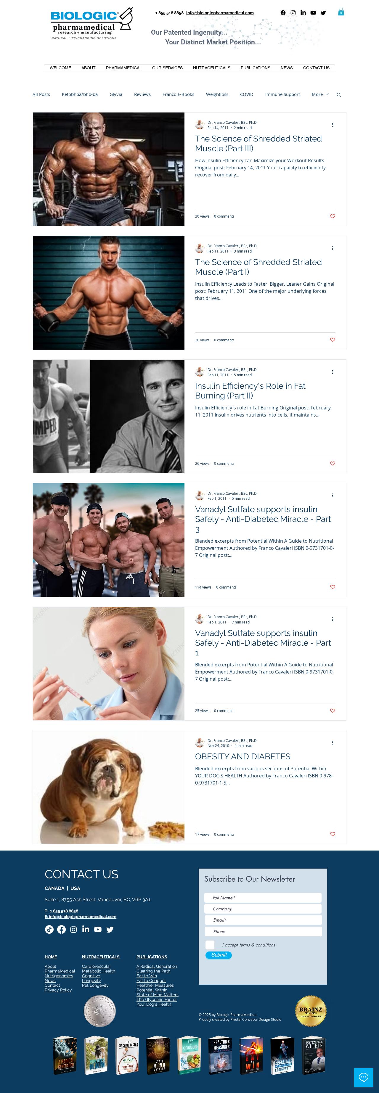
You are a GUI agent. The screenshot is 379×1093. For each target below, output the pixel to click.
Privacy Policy (58, 990)
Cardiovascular (96, 966)
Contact (52, 985)
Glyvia (116, 94)
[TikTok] (49, 929)
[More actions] (334, 124)
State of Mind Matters (157, 994)
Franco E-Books (178, 94)
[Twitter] (323, 12)
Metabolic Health (98, 971)
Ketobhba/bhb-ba (80, 94)
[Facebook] (283, 12)
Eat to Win (146, 975)
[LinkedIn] (303, 12)
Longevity (91, 980)
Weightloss (217, 94)
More (317, 94)
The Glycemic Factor (156, 999)
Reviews (142, 94)
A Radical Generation (156, 966)
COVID (246, 94)
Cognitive (91, 975)
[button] (341, 11)
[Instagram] (293, 12)
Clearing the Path (153, 971)
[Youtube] (313, 12)
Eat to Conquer (151, 980)
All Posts (41, 94)
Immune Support (282, 94)
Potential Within (151, 990)
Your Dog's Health (153, 1004)
